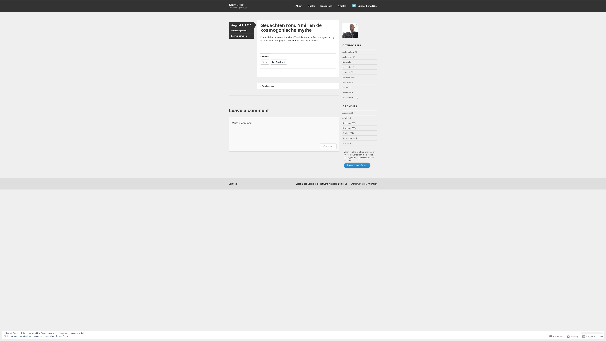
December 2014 (349, 123)
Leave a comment (239, 36)
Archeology (347, 57)
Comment (328, 146)
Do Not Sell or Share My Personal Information (357, 184)
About (298, 6)
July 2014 (346, 143)
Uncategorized (239, 31)
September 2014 (349, 138)
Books (311, 6)
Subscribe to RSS (367, 6)
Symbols (346, 92)
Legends (346, 72)
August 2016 (347, 113)
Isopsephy (346, 67)
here (294, 40)
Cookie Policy (62, 336)
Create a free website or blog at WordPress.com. (316, 184)
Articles (342, 6)
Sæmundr (236, 4)
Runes (345, 87)
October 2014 (348, 133)
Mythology (346, 82)
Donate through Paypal (357, 165)
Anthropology (348, 52)
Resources (326, 6)
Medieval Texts (348, 77)
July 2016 (346, 118)
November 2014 (349, 128)
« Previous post (267, 86)
